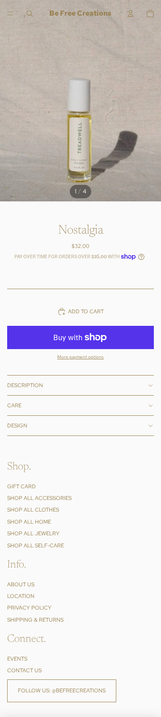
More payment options (80, 357)
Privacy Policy (29, 607)
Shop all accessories (39, 498)
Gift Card (21, 486)
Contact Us (24, 670)
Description (25, 385)
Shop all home (29, 521)
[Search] (29, 13)
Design (17, 425)
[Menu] (10, 13)
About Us (20, 584)
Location (20, 596)
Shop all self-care (35, 545)
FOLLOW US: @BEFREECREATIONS (62, 690)
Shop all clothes (33, 509)
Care (14, 405)
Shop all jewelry (33, 533)
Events (17, 658)
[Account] (130, 13)
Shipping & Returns (35, 619)
